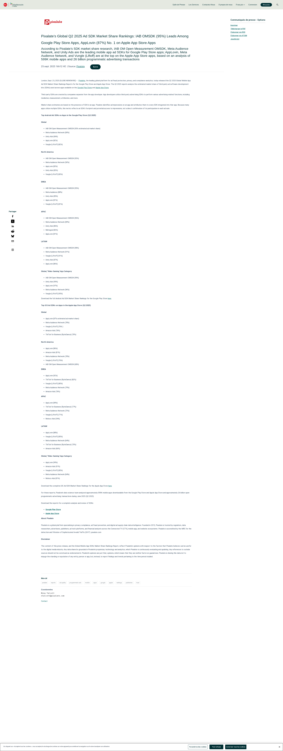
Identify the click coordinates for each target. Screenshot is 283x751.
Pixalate (80, 66)
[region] (141, 747)
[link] (179, 5)
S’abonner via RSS (237, 32)
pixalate (44, 582)
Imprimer (234, 25)
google (103, 582)
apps (95, 582)
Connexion (252, 5)
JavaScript (234, 39)
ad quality (62, 582)
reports (53, 582)
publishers (129, 582)
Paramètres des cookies (198, 747)
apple (111, 582)
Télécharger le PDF (238, 29)
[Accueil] (13, 5)
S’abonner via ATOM (238, 36)
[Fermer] (279, 746)
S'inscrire (266, 5)
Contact (44, 601)
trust (137, 582)
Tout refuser (216, 747)
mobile (87, 582)
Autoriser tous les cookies (235, 747)
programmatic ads (75, 582)
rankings (119, 582)
